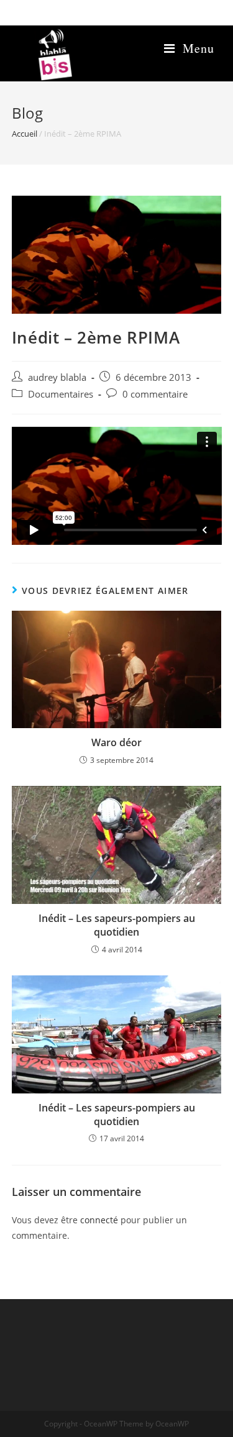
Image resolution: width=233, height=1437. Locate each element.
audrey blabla (57, 377)
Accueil (24, 133)
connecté (99, 1220)
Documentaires (60, 394)
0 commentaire (155, 394)
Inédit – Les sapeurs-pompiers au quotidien (117, 925)
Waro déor (116, 742)
